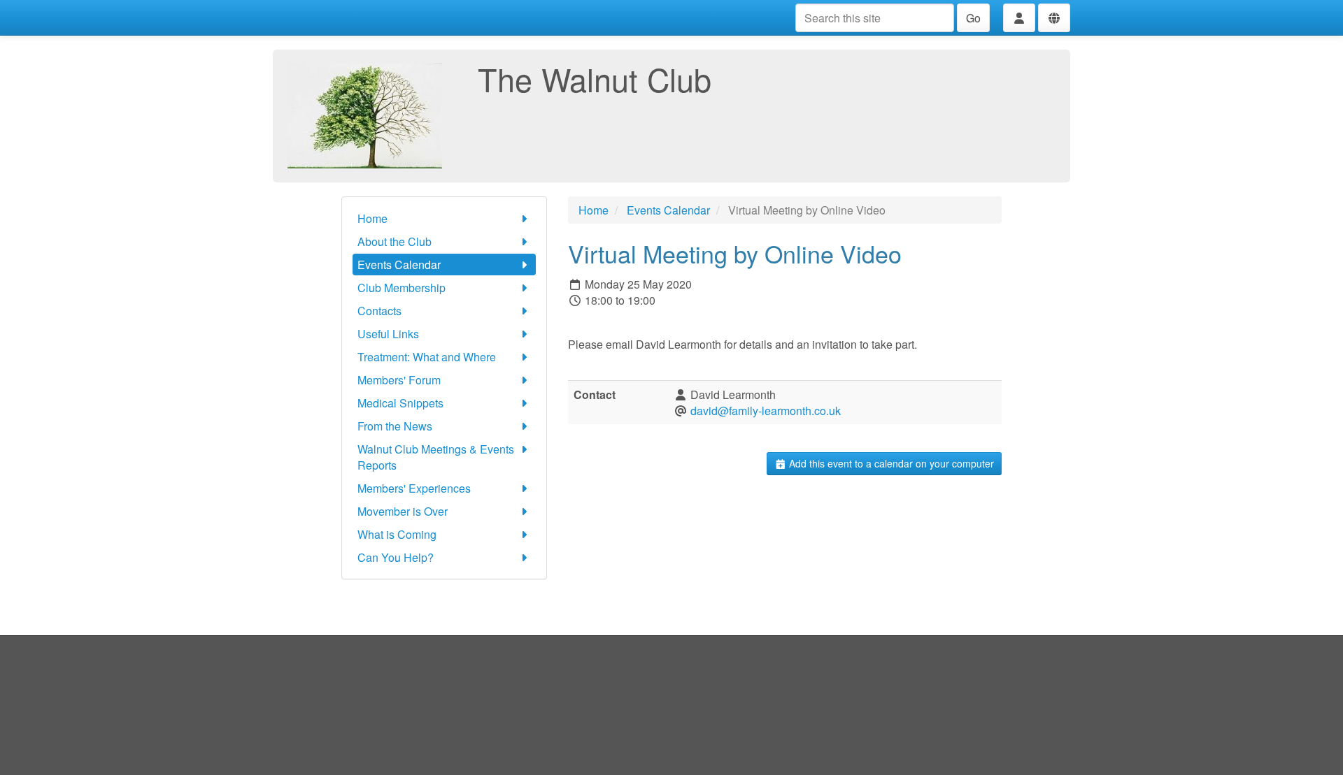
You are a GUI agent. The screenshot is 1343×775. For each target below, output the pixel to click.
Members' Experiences (414, 488)
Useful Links (388, 334)
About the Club (394, 241)
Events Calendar (399, 264)
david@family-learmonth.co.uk (765, 411)
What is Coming (396, 534)
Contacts (379, 311)
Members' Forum (399, 380)
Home (372, 218)
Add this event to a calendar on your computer (890, 463)
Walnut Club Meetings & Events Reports (435, 457)
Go (973, 18)
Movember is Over (402, 511)
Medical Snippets (400, 403)
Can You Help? (395, 557)
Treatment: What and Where (426, 357)
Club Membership (401, 288)
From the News (394, 426)
